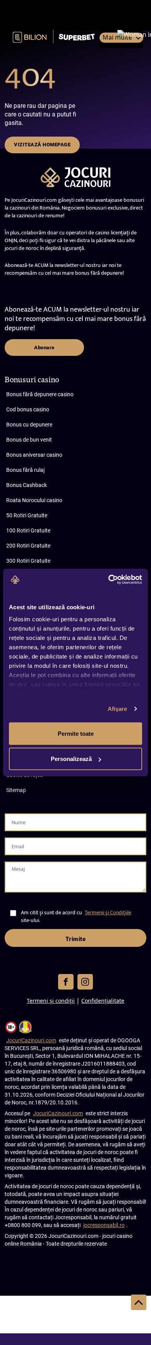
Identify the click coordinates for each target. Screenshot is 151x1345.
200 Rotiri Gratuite (28, 546)
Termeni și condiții (51, 1000)
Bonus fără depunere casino (40, 394)
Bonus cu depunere (29, 424)
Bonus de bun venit (29, 440)
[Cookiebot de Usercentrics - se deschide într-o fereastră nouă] (108, 580)
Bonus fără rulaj (25, 470)
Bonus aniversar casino (34, 455)
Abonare (44, 347)
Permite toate (76, 733)
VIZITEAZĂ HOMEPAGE (42, 144)
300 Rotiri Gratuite (28, 561)
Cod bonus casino (27, 409)
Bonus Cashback (26, 485)
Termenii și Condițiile (108, 912)
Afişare (117, 708)
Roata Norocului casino (34, 500)
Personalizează (71, 759)
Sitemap (16, 790)
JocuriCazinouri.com (31, 1040)
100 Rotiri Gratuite (28, 530)
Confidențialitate (102, 1000)
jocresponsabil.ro (104, 1225)
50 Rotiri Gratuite (26, 515)
